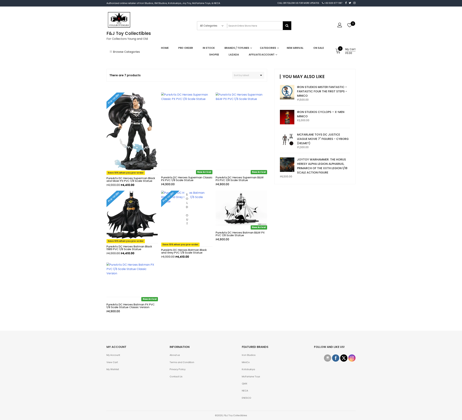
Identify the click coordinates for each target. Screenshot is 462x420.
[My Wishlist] (349, 25)
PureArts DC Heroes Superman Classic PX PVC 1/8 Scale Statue (186, 178)
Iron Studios (249, 355)
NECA (245, 390)
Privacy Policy (178, 369)
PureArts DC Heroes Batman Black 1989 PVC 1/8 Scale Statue (129, 247)
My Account (113, 355)
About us (175, 355)
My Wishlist (112, 369)
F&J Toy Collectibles (128, 33)
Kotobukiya (248, 369)
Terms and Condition (182, 362)
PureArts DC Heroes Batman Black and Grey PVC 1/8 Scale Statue (184, 251)
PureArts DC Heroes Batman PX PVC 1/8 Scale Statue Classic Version (130, 305)
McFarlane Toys (251, 376)
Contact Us (176, 376)
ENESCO (246, 398)
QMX (244, 383)
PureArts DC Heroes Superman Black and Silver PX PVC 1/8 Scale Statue (130, 179)
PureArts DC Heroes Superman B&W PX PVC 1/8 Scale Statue (240, 178)
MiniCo (246, 362)
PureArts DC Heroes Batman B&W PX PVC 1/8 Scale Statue (240, 234)
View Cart (112, 362)
